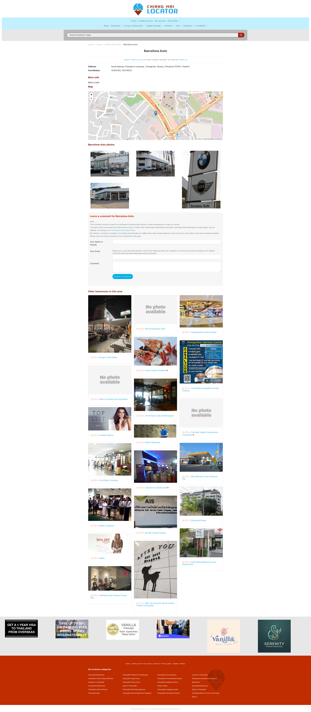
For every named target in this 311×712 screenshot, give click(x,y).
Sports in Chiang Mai (130, 686)
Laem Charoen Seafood (155, 370)
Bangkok (148, 693)
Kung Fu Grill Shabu (108, 357)
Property (188, 25)
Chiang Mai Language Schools (167, 689)
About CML (172, 21)
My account (160, 21)
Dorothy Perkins (106, 435)
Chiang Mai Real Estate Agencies (134, 689)
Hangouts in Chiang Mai (96, 682)
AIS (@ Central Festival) (155, 533)
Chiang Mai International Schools (168, 693)
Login (126, 60)
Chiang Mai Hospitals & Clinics (167, 682)
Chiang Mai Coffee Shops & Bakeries (100, 678)
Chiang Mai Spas (94, 693)
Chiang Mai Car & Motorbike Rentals (169, 678)
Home (134, 21)
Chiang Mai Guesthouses (96, 686)
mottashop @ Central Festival (203, 332)
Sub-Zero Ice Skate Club (155, 488)
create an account (138, 60)
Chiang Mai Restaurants (96, 675)
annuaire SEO (175, 709)
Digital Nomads (153, 25)
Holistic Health (162, 686)
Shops (99, 44)
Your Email (95, 251)
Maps (106, 25)
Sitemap (176, 664)
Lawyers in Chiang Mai (199, 675)
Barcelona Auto (131, 44)
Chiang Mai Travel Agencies (166, 675)
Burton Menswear (152, 442)
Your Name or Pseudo (96, 243)
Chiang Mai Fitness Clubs (131, 682)
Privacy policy (167, 664)
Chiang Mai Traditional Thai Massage (135, 675)
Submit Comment (122, 276)
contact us (183, 60)
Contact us (156, 664)
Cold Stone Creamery (108, 480)
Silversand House (198, 520)
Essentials (115, 25)
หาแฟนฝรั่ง (201, 25)
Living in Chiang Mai (133, 25)
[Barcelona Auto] (110, 163)
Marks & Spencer (106, 526)
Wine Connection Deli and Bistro (113, 399)
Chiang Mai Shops (112, 44)
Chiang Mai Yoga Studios (131, 678)
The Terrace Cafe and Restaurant (159, 416)
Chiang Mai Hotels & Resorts (97, 689)
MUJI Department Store (155, 329)
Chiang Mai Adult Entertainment (133, 693)
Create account (145, 21)
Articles (168, 25)
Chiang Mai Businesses (200, 686)
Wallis (102, 558)
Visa (178, 25)
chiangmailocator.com (143, 709)
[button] (155, 113)
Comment (94, 263)
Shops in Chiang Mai (199, 689)
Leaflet (198, 139)
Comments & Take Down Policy (123, 230)
